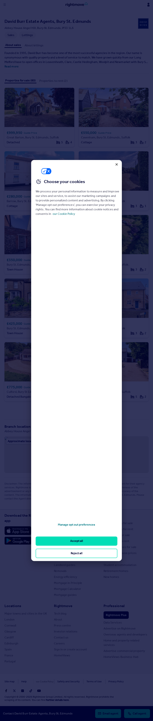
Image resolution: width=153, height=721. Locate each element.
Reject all (76, 553)
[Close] (117, 164)
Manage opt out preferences (76, 524)
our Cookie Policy (64, 214)
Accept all (76, 541)
